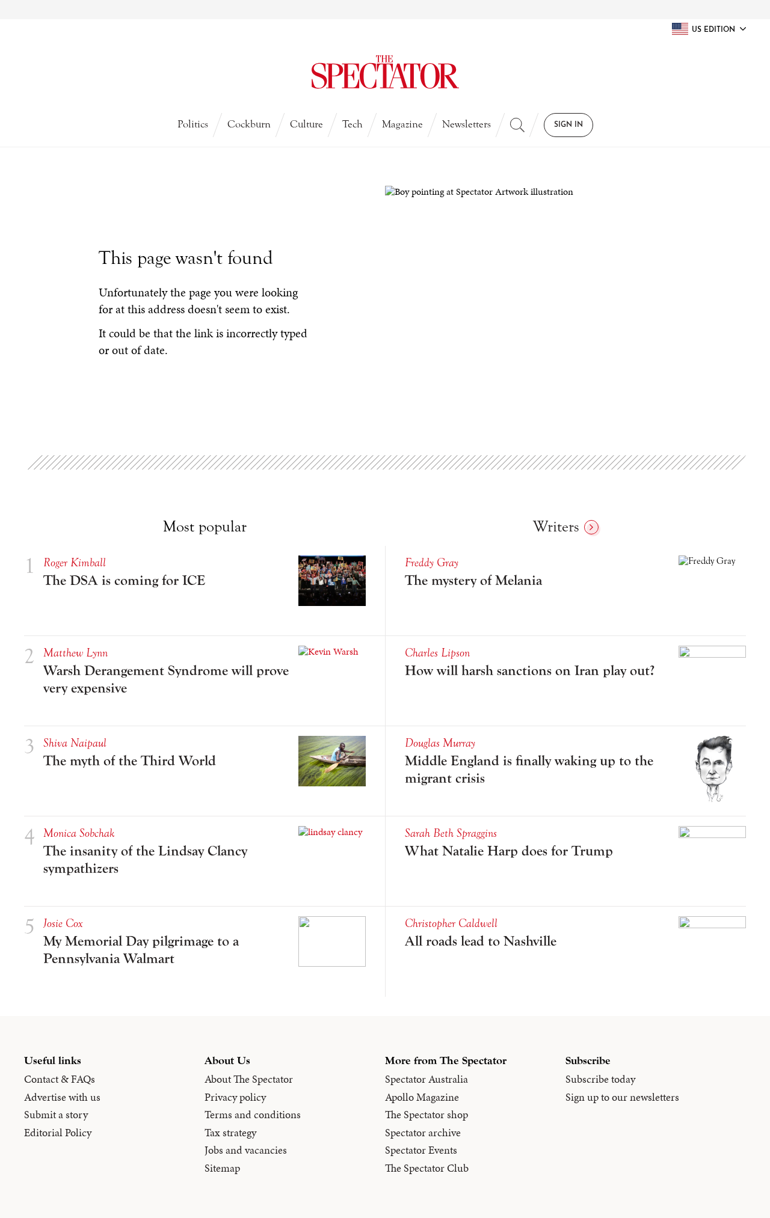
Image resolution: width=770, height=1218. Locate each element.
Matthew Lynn (75, 652)
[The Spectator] (385, 72)
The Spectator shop (426, 1114)
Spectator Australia (426, 1079)
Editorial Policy (57, 1132)
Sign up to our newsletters (622, 1097)
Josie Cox (62, 923)
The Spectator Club (427, 1168)
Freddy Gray (431, 562)
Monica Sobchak (78, 833)
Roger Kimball (74, 562)
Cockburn (249, 124)
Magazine (402, 124)
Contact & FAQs (59, 1079)
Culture (306, 124)
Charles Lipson (437, 652)
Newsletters (466, 124)
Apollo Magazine (422, 1097)
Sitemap (222, 1168)
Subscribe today (600, 1079)
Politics (192, 124)
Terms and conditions (253, 1114)
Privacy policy (235, 1097)
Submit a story (56, 1114)
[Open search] (517, 125)
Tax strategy (230, 1132)
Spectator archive (423, 1132)
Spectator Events (421, 1150)
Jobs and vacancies (246, 1150)
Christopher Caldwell (451, 923)
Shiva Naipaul (74, 743)
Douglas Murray (440, 743)
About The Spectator (249, 1079)
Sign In (568, 125)
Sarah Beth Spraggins (451, 833)
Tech (352, 124)
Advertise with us (62, 1097)
